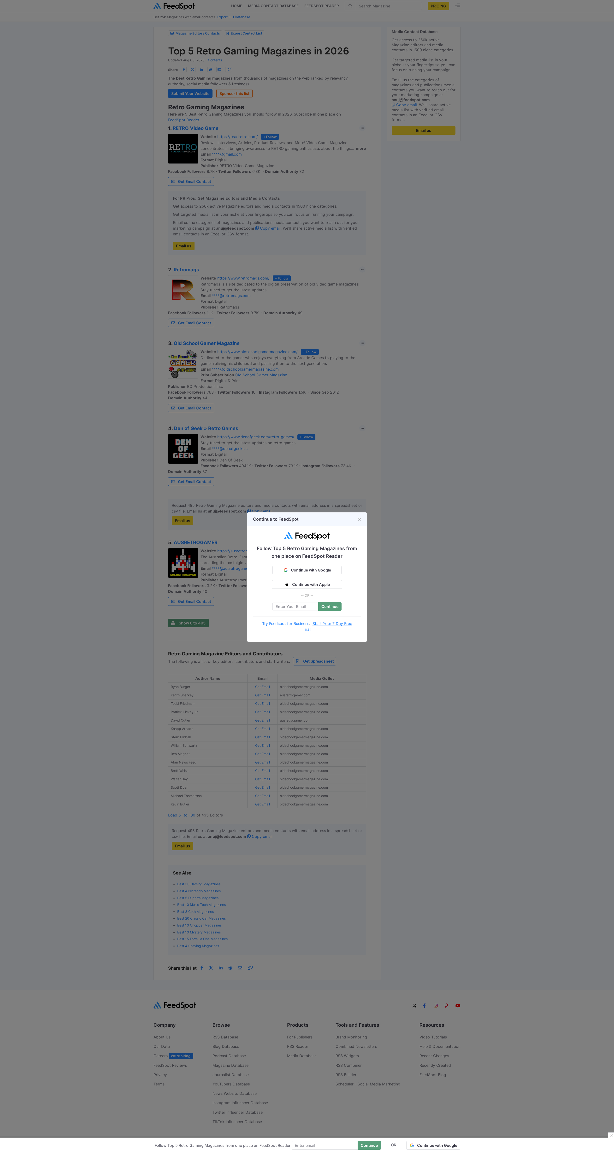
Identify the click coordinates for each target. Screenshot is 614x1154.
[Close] (359, 519)
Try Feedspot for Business (285, 623)
